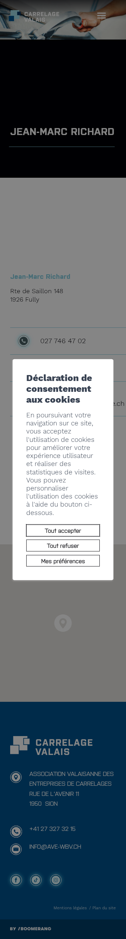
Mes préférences (63, 561)
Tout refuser (63, 546)
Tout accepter (63, 530)
